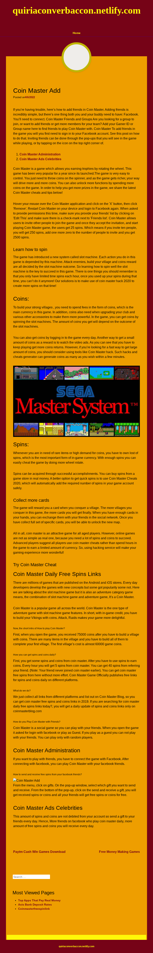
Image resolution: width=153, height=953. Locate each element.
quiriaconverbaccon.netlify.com (77, 10)
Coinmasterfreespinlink (34, 908)
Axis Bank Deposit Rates (35, 904)
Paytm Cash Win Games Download (39, 851)
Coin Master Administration (40, 154)
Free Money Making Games (119, 851)
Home (76, 33)
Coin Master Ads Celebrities (40, 159)
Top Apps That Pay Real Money (39, 900)
